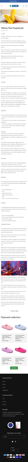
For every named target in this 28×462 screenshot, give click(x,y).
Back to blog (15, 311)
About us (4, 404)
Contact (4, 401)
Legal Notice (5, 390)
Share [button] (3, 33)
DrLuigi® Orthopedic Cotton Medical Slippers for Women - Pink (7, 337)
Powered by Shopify (16, 459)
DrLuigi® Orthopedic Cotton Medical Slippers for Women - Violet (7, 360)
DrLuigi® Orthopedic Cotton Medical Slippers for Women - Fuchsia (20, 360)
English (13, 450)
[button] (1, 5)
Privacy (4, 384)
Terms (4, 387)
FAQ (3, 398)
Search (4, 381)
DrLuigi (12, 459)
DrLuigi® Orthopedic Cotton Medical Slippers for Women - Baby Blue (20, 337)
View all (14, 368)
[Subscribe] (23, 436)
